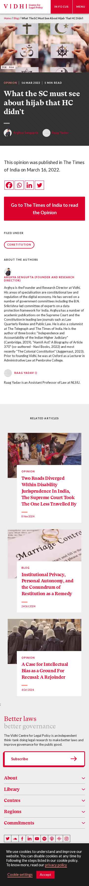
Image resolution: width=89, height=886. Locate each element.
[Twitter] (39, 185)
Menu (80, 6)
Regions (12, 811)
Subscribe (19, 759)
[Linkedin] (29, 185)
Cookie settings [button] (20, 874)
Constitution (19, 244)
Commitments (19, 822)
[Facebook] (9, 185)
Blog (16, 18)
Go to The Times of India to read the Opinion (44, 208)
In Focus (61, 6)
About (10, 778)
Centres (12, 800)
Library (12, 789)
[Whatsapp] (19, 185)
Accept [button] (45, 874)
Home (7, 18)
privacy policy (56, 865)
